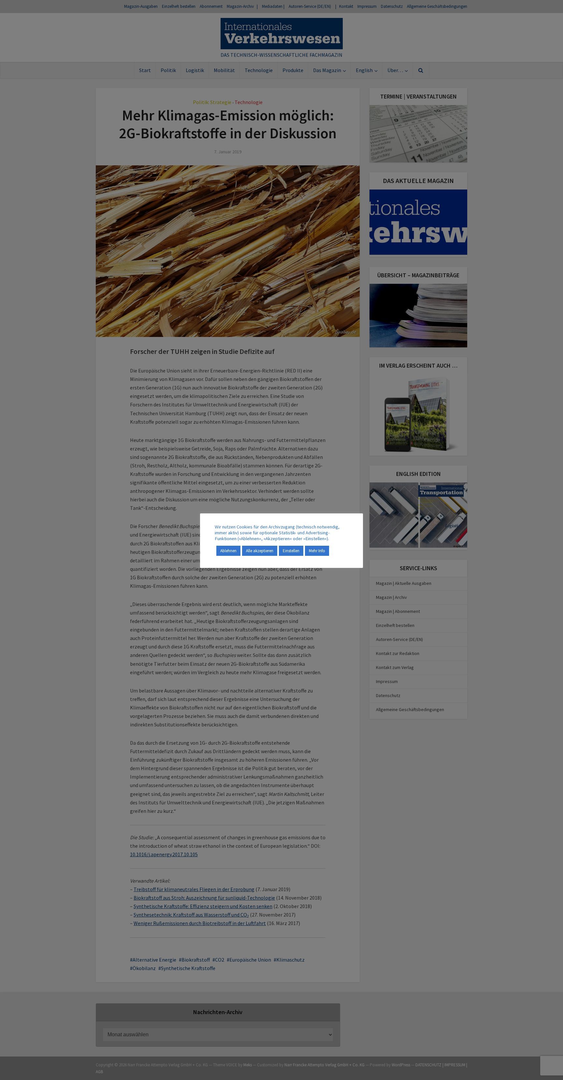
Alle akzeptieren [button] (259, 551)
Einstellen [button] (291, 551)
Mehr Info (317, 551)
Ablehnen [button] (228, 551)
